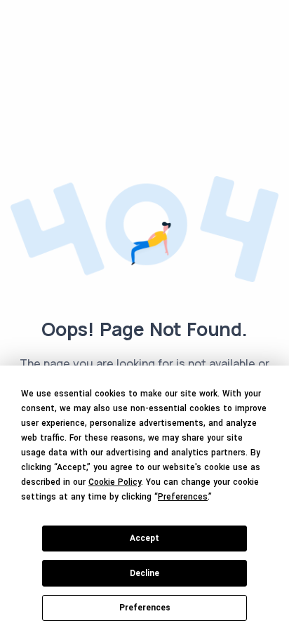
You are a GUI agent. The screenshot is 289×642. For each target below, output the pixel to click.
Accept (144, 538)
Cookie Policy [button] (114, 482)
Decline (144, 573)
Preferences (144, 608)
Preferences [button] (183, 497)
